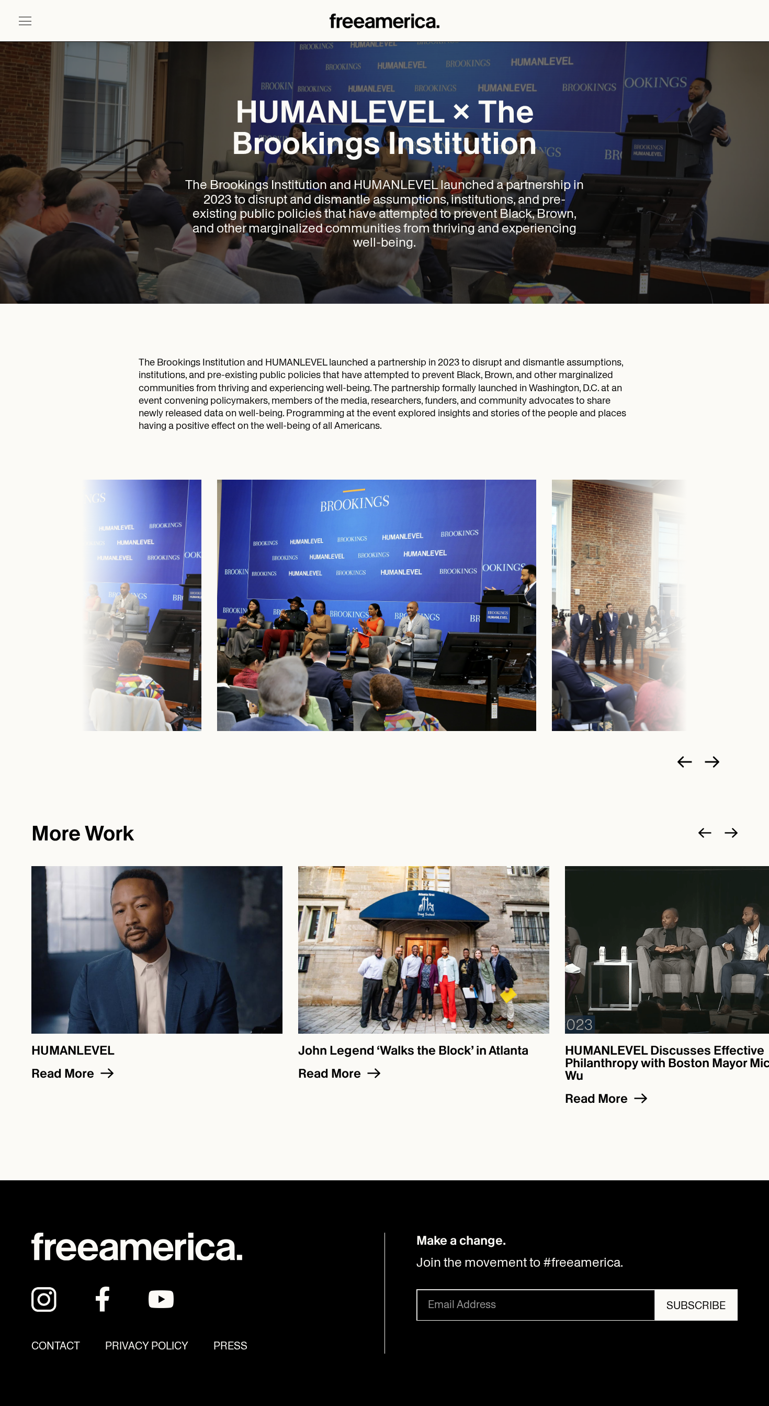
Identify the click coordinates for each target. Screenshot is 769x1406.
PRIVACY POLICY (146, 1345)
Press (230, 1345)
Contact (55, 1345)
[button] (25, 21)
